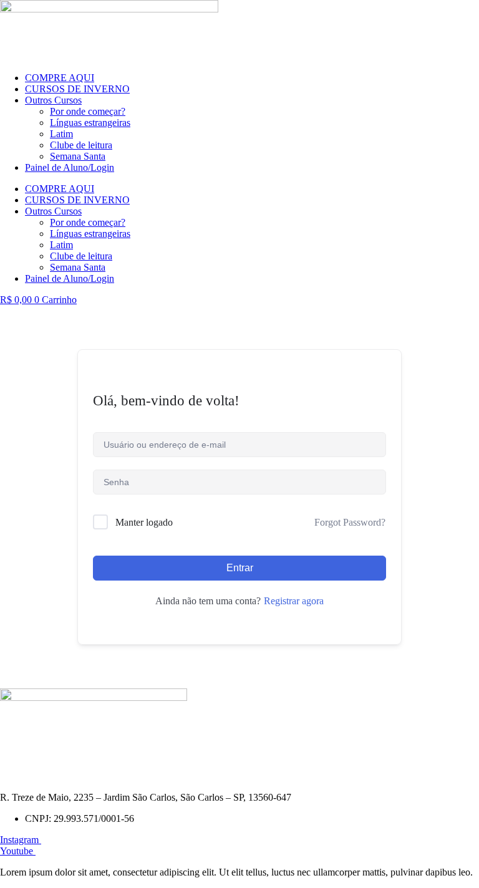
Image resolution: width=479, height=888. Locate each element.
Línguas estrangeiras (90, 122)
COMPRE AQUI (59, 77)
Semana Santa (77, 156)
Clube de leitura (81, 145)
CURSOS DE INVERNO (77, 89)
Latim (61, 133)
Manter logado (144, 522)
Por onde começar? (87, 111)
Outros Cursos (53, 100)
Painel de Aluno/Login (69, 167)
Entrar (239, 567)
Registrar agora (294, 601)
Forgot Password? (349, 522)
